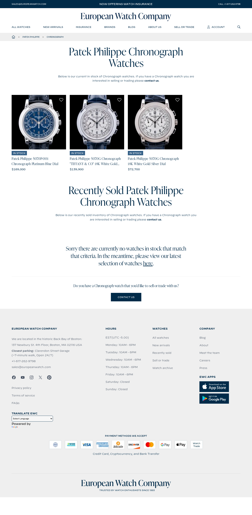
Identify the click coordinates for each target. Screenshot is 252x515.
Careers (204, 360)
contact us (151, 80)
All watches (160, 337)
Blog (202, 337)
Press (203, 368)
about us (154, 27)
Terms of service (23, 395)
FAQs (15, 403)
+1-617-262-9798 (24, 361)
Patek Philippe (31, 37)
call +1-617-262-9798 (229, 4)
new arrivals (53, 27)
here (148, 264)
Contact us (126, 297)
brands (109, 27)
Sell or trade (160, 360)
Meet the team (209, 352)
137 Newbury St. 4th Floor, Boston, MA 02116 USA (47, 344)
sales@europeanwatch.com (29, 4)
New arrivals (161, 345)
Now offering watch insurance (125, 4)
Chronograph (55, 37)
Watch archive (162, 368)
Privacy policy (21, 387)
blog (131, 27)
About (203, 345)
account (218, 27)
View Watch (38, 122)
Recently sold (161, 352)
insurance (83, 27)
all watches (21, 27)
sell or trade (184, 27)
